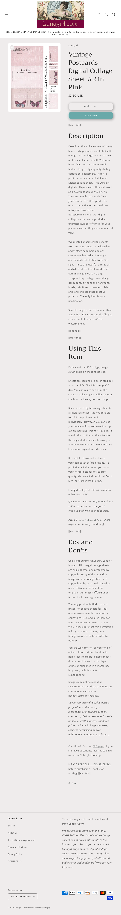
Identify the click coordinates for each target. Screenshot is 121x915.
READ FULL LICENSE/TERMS (94, 519)
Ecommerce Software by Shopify (36, 908)
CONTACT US (15, 861)
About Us (12, 833)
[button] (6, 14)
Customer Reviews (17, 847)
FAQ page (98, 501)
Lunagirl (18, 908)
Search (11, 826)
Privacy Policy (15, 854)
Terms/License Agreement (21, 840)
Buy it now (91, 115)
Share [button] (75, 783)
